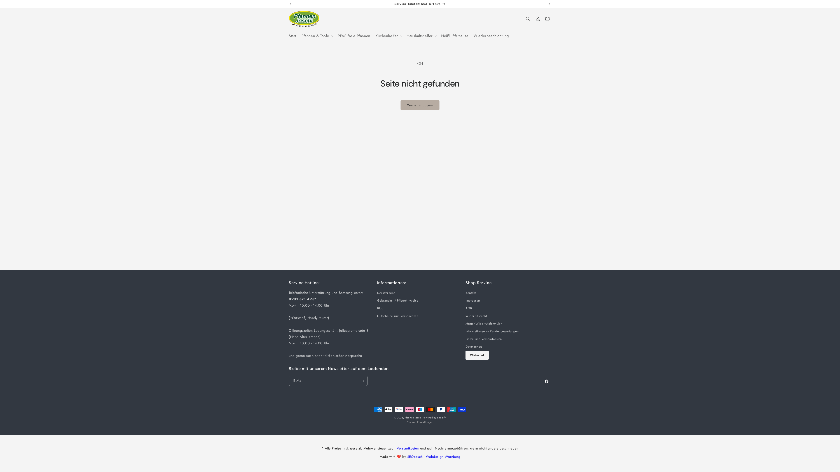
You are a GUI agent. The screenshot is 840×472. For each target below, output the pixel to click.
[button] (317, 36)
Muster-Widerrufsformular (484, 323)
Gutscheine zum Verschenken (397, 316)
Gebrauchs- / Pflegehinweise (397, 300)
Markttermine (386, 293)
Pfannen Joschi (413, 417)
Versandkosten (408, 448)
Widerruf (477, 355)
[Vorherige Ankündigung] (290, 4)
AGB (469, 308)
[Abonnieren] (362, 381)
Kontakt (471, 293)
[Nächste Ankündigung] (550, 4)
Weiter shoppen (420, 105)
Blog (380, 308)
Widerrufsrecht (476, 316)
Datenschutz (474, 346)
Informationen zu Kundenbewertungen (492, 331)
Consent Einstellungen (420, 422)
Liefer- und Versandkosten (484, 339)
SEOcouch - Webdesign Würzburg (433, 456)
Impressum (473, 300)
